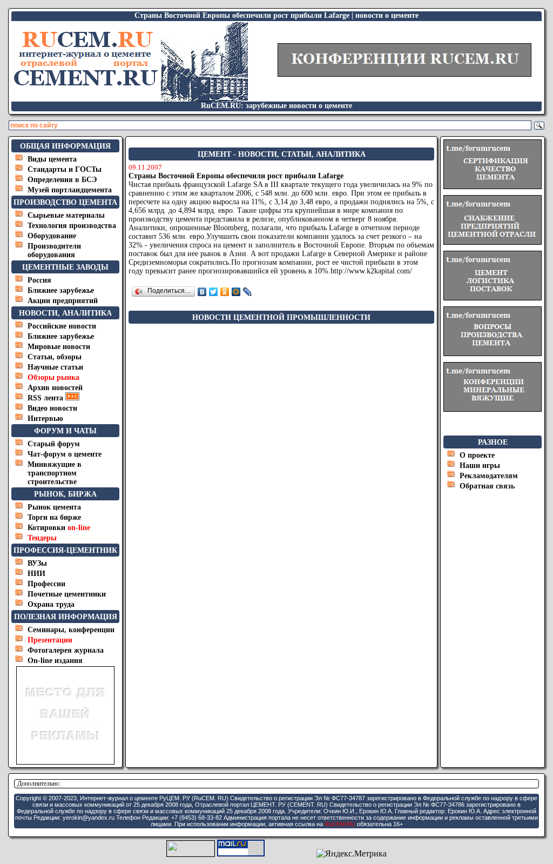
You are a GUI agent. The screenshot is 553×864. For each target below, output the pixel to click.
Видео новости (52, 408)
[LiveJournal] (247, 292)
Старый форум (54, 444)
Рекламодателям (489, 476)
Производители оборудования (54, 250)
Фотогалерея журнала (66, 650)
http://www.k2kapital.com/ (371, 271)
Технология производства (72, 226)
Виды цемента (52, 159)
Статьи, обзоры (55, 357)
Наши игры (480, 465)
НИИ (36, 574)
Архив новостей (55, 388)
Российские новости (62, 326)
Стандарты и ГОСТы (65, 169)
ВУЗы (37, 563)
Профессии (46, 584)
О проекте (477, 455)
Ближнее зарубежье (61, 290)
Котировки (59, 528)
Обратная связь (487, 486)
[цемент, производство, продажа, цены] (130, 98)
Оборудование (52, 236)
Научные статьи (55, 367)
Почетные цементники (67, 594)
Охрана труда (51, 604)
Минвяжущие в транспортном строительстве (55, 473)
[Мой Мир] (236, 292)
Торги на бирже (54, 517)
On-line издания (55, 661)
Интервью (45, 418)
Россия (39, 280)
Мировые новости (59, 347)
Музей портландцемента (70, 190)
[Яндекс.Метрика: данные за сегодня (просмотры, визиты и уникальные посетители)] (351, 854)
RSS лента (46, 398)
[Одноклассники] (225, 292)
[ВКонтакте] (202, 292)
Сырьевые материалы (66, 215)
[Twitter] (213, 292)
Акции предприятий (63, 301)
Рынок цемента (54, 507)
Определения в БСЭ (62, 180)
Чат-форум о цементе (65, 454)
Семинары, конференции (71, 630)
